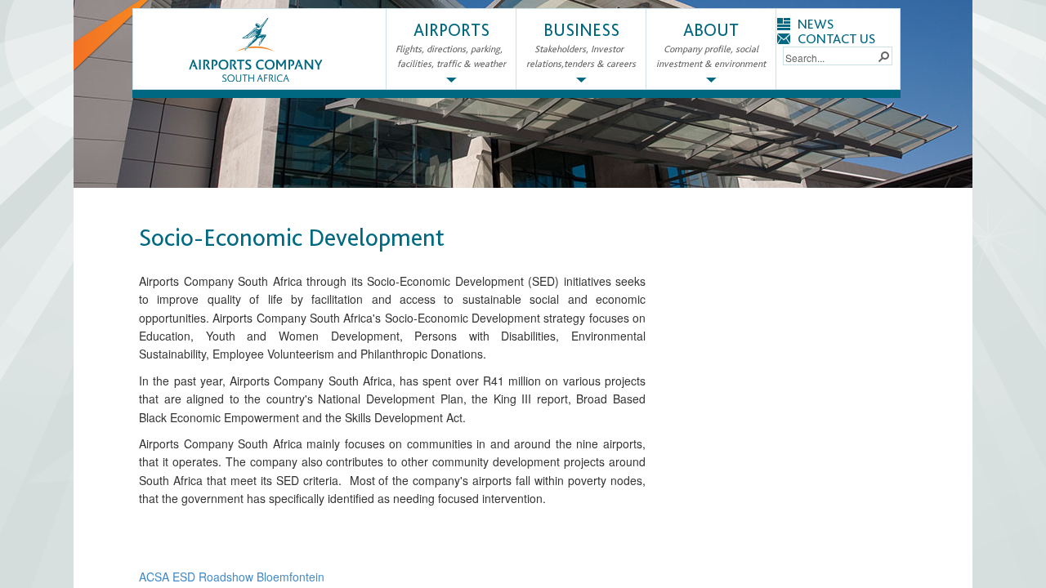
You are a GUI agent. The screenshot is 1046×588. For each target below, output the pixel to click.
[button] (883, 55)
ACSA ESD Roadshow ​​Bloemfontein (231, 576)
